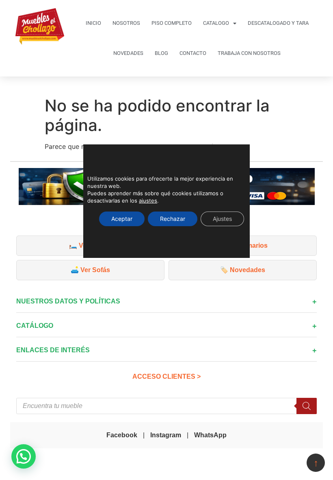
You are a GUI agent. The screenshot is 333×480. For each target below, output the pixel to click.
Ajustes (222, 218)
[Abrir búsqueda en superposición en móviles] (166, 406)
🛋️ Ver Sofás (90, 269)
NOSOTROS (126, 23)
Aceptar (121, 218)
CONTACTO (192, 53)
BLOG (161, 53)
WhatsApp (210, 435)
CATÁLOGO (34, 325)
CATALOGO (216, 23)
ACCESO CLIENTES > (166, 376)
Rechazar (172, 218)
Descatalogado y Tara (278, 23)
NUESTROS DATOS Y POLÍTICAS (68, 301)
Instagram (165, 435)
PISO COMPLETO (171, 23)
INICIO (93, 23)
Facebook (121, 435)
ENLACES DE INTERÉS (53, 350)
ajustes (148, 200)
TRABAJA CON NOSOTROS (249, 53)
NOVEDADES (128, 53)
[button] (23, 456)
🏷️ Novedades (242, 269)
